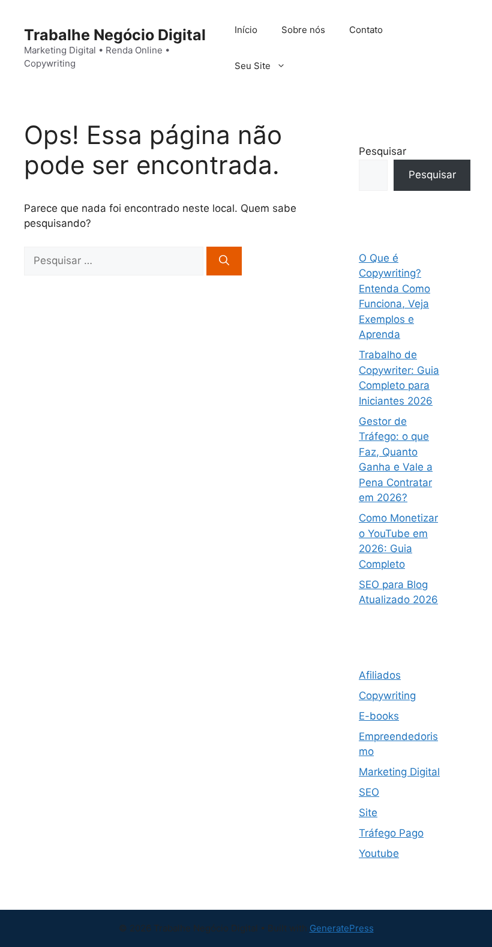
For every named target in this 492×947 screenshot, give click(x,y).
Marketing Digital (399, 772)
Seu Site (253, 65)
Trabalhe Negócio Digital (115, 35)
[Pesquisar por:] (115, 260)
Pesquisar (382, 151)
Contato (366, 29)
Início (246, 29)
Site (368, 813)
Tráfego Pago (391, 833)
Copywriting (387, 696)
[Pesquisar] (224, 261)
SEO (369, 792)
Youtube (379, 853)
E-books (379, 716)
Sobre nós (303, 29)
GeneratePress (342, 928)
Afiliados (380, 675)
